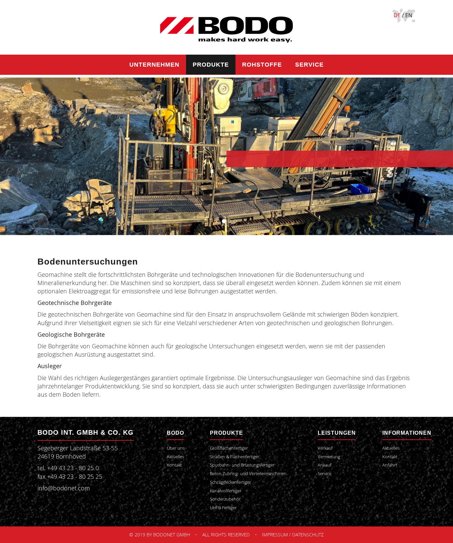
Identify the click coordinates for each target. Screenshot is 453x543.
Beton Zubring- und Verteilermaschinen (248, 473)
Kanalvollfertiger (225, 491)
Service (309, 64)
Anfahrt (389, 465)
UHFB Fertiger (223, 508)
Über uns (176, 448)
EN (408, 15)
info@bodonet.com (63, 488)
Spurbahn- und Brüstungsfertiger (242, 465)
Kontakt (174, 465)
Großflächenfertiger (229, 448)
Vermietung (329, 457)
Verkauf (325, 448)
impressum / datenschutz (293, 534)
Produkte (211, 64)
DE (397, 15)
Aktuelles (175, 457)
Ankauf (324, 465)
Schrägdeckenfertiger (230, 482)
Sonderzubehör (225, 499)
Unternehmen (154, 64)
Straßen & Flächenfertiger (234, 457)
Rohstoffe (262, 64)
